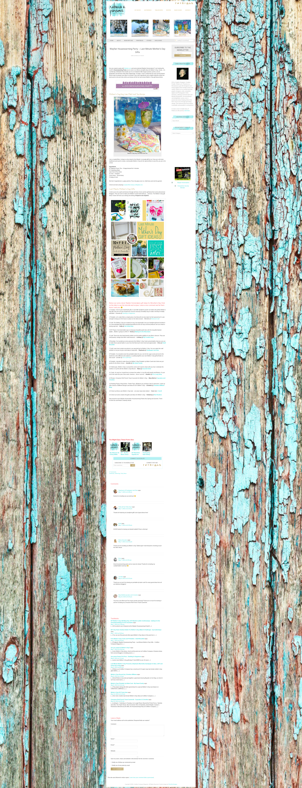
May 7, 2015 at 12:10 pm (125, 508)
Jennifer (120, 576)
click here (187, 110)
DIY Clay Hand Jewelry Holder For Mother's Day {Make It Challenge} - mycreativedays (136, 629)
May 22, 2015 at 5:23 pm (125, 596)
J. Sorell (159, 391)
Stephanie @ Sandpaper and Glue (128, 490)
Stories (149, 40)
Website (113, 751)
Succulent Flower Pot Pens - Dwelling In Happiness (126, 656)
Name (113, 739)
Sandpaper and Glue (153, 350)
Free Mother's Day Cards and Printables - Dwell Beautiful (127, 638)
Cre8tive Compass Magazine (116, 10)
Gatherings (117, 473)
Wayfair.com (127, 68)
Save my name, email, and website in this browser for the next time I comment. (132, 758)
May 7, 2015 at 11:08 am (125, 492)
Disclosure (158, 40)
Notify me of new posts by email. (121, 765)
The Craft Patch (127, 357)
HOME (111, 40)
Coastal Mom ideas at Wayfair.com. (133, 184)
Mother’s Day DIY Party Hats (119, 692)
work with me (128, 40)
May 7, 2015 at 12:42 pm (125, 541)
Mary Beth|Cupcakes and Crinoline (128, 595)
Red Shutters (158, 394)
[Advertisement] (137, 62)
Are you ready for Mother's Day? (120, 647)
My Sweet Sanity (137, 363)
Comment (113, 724)
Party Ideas (123, 473)
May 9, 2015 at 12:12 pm (125, 578)
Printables (139, 40)
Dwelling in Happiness (128, 313)
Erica (119, 558)
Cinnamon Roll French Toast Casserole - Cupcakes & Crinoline (129, 699)
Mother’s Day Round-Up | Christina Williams (124, 674)
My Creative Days (148, 337)
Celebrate (111, 473)
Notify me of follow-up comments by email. (124, 762)
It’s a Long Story (157, 374)
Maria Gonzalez (122, 540)
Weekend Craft (155, 318)
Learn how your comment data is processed (142, 777)
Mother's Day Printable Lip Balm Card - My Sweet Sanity (127, 683)
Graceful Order (146, 368)
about (119, 40)
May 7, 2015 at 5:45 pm (124, 560)
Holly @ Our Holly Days (125, 507)
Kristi (119, 523)
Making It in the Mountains (143, 331)
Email (113, 745)
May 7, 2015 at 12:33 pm (125, 525)
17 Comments (112, 472)
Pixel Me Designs (173, 784)
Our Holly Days (128, 326)
